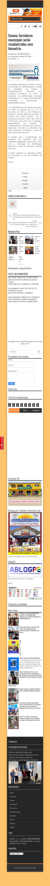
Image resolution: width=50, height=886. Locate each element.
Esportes (13, 816)
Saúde (12, 827)
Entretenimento (15, 812)
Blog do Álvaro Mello (30, 867)
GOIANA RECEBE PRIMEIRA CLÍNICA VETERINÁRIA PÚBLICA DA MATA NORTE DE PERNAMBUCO (30, 616)
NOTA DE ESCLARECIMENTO (29, 658)
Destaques (13, 804)
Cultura (12, 800)
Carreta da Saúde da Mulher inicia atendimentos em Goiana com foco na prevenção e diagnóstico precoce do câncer (30, 705)
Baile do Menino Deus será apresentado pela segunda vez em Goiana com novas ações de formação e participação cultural (30, 674)
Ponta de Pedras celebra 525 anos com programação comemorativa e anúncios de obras (29, 629)
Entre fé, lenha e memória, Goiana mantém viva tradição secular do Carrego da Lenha (29, 718)
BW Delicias (12, 686)
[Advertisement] (23, 429)
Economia (13, 808)
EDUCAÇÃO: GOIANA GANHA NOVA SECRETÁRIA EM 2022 (30, 690)
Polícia (12, 820)
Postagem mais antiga (34, 341)
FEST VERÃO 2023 (20, 648)
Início (10, 583)
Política (12, 823)
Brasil (12, 793)
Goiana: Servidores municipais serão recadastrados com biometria (20, 42)
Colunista (13, 797)
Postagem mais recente (16, 341)
